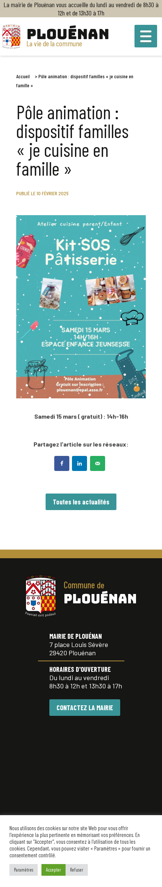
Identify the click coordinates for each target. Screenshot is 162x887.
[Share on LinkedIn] (80, 463)
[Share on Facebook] (62, 463)
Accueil (23, 76)
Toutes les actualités (81, 502)
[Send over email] (98, 463)
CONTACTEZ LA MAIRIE (85, 707)
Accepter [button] (53, 870)
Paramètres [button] (23, 870)
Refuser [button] (76, 870)
